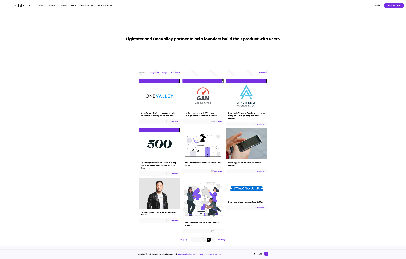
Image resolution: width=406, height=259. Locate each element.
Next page (222, 240)
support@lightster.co (213, 254)
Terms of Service (196, 254)
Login (377, 5)
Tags (165, 72)
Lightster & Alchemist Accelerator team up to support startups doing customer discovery (246, 115)
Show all (263, 72)
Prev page (184, 240)
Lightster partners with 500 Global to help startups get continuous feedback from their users (158, 165)
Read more (174, 121)
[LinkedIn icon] (259, 254)
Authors (175, 72)
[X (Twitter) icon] (256, 254)
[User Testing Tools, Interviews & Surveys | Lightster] (17, 8)
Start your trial (394, 5)
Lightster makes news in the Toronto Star (245, 202)
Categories (153, 72)
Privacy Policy (183, 254)
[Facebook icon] (254, 254)
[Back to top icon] (266, 254)
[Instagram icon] (261, 254)
